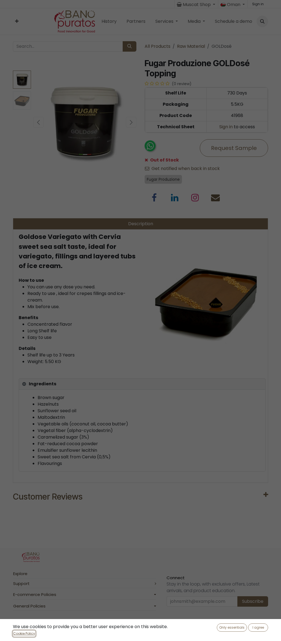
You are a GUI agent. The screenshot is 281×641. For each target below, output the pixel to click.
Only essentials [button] (232, 627)
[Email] (215, 198)
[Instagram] (195, 198)
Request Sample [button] (234, 148)
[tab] (142, 384)
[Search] (129, 46)
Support (21, 583)
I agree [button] (258, 627)
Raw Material (191, 46)
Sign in (258, 4)
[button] (262, 21)
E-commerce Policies (34, 594)
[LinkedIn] (175, 198)
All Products (157, 46)
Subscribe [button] (252, 601)
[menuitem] (17, 21)
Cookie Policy (24, 633)
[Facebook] (154, 198)
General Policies (29, 606)
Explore (20, 573)
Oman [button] (233, 4)
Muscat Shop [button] (197, 4)
